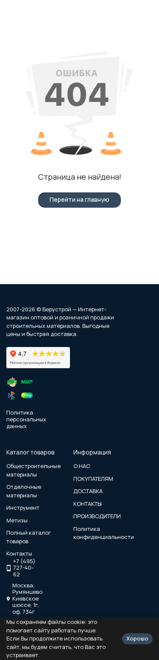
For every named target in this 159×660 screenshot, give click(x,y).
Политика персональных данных (26, 419)
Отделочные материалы (23, 491)
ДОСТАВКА (88, 491)
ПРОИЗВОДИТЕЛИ (97, 516)
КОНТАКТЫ (87, 504)
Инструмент (22, 507)
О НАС (81, 466)
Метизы (17, 520)
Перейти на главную (79, 199)
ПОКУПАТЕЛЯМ (93, 478)
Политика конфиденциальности (103, 533)
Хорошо (137, 638)
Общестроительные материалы (33, 470)
